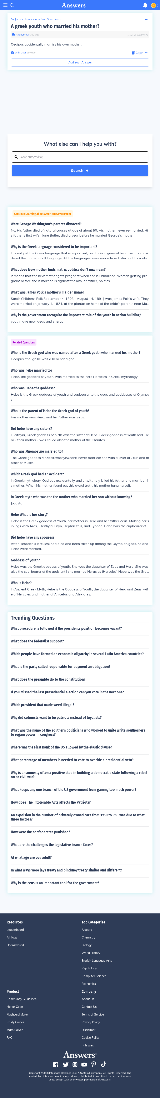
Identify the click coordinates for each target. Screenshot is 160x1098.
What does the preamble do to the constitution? (48, 679)
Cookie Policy (90, 1038)
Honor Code (15, 1007)
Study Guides (15, 1022)
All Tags (12, 937)
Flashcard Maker (18, 1014)
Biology (86, 945)
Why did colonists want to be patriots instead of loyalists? (56, 717)
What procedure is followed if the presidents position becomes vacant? (66, 628)
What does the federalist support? (37, 641)
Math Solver (15, 1030)
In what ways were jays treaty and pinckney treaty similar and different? (66, 870)
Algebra (87, 930)
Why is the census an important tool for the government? (55, 883)
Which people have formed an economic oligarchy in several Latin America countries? (77, 654)
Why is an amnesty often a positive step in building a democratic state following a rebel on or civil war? (79, 774)
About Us (88, 999)
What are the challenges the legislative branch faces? (52, 844)
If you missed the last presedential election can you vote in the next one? (67, 692)
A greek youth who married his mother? (55, 26)
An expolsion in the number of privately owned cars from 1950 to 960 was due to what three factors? (78, 817)
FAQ (9, 1038)
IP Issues (88, 1045)
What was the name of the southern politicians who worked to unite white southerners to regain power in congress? (78, 732)
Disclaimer (88, 1030)
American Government (48, 19)
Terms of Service (93, 1014)
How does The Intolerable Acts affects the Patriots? (51, 802)
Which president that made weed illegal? (42, 705)
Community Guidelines (21, 999)
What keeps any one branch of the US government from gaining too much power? (73, 789)
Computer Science (94, 976)
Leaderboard (15, 930)
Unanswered (15, 945)
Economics (89, 984)
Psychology (89, 968)
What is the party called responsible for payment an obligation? (60, 666)
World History (91, 953)
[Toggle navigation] (5, 5)
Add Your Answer (80, 62)
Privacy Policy (91, 1022)
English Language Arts (97, 960)
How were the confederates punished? (40, 832)
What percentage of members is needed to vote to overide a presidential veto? (72, 760)
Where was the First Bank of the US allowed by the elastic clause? (61, 747)
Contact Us (89, 1007)
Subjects (16, 19)
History (28, 19)
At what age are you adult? (31, 857)
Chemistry (88, 937)
